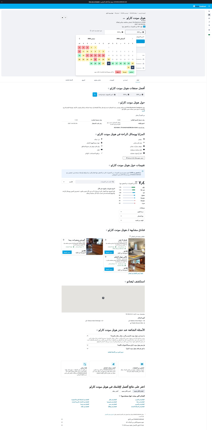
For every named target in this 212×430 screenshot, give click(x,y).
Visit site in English (94, 2)
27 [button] (116, 63)
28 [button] (112, 63)
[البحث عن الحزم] (209, 21)
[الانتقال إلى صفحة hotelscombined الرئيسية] (199, 6)
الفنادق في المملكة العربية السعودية (80, 399)
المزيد (143, 111)
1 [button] (108, 47)
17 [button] (128, 59)
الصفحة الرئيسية (142, 13)
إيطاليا (135, 13)
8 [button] (108, 51)
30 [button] (132, 67)
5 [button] (120, 51)
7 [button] (112, 51)
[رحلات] (209, 30)
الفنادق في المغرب (139, 399)
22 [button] (108, 59)
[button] (2, 2)
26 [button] (120, 63)
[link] (135, 273)
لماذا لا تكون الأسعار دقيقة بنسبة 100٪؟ (133, 425)
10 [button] (128, 55)
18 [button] (124, 59)
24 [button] (128, 63)
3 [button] (128, 51)
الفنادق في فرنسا (84, 404)
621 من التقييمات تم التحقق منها (131, 26)
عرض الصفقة (109, 252)
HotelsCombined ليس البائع (136, 419)
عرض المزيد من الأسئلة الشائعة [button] (115, 352)
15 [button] (108, 55)
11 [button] (124, 55)
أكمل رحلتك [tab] (115, 391)
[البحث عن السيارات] (209, 18)
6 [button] (116, 51)
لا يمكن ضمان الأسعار (109, 414)
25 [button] (124, 63)
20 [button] (116, 59)
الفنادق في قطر (113, 399)
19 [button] (120, 59)
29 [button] (108, 63)
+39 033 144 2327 (140, 24)
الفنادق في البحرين (139, 404)
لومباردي (126, 13)
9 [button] (132, 55)
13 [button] (116, 55)
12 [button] (120, 55)
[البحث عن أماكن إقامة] (209, 14)
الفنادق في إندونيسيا (112, 402)
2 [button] (132, 51)
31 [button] (128, 67)
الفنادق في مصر (113, 404)
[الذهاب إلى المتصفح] (209, 25)
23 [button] (132, 63)
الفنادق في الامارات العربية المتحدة (80, 402)
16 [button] (132, 59)
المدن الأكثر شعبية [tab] (126, 391)
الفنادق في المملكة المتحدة (137, 406)
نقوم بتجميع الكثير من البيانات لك (135, 422)
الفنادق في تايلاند (85, 406)
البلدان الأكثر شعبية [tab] (138, 391)
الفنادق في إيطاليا (112, 406)
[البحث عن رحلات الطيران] (209, 11)
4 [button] (124, 51)
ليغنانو (117, 13)
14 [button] (112, 55)
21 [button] (112, 59)
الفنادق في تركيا (140, 402)
